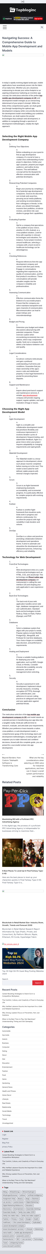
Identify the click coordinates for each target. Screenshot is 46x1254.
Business (5, 1043)
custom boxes (18, 1202)
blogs (27, 1198)
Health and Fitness (9, 1091)
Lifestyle (5, 1099)
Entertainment (7, 1067)
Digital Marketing (32, 1202)
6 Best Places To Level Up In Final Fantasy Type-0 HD (22, 872)
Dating (4, 1051)
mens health (7, 1232)
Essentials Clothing (33, 1209)
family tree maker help (11, 1215)
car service (7, 1202)
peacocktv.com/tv (23, 1236)
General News (7, 1087)
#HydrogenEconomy (10, 1195)
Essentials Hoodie (9, 1212)
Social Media (7, 1111)
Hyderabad (36, 1222)
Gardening (6, 1083)
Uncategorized (7, 1123)
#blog (5, 1192)
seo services (26, 1239)
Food (4, 1075)
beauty (4, 1039)
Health (36, 1219)
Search (5, 979)
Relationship (6, 1107)
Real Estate (6, 1103)
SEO (18, 1239)
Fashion (5, 1071)
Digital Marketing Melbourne (13, 1205)
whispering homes (16, 1243)
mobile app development (23, 1232)
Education (5, 1063)
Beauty (20, 1198)
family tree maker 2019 (26, 1212)
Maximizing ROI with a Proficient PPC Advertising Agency (18, 820)
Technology (6, 1115)
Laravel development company (13, 1226)
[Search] (42, 27)
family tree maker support (31, 1215)
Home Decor (6, 1095)
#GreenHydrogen (29, 1192)
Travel (4, 1119)
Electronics (7, 1209)
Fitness (14, 1219)
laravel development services (13, 1229)
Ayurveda (5, 1035)
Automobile (6, 1031)
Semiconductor (8, 1239)
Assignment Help (9, 1198)
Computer (5, 1047)
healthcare (6, 1222)
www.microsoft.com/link (11, 1246)
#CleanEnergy (15, 1192)
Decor (4, 1055)
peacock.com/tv (8, 1236)
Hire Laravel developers (21, 1222)
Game (4, 1079)
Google (28, 1219)
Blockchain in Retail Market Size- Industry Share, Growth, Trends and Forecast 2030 (23, 923)
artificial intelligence (35, 1195)
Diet (3, 1059)
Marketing (38, 1229)
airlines (22, 1195)
